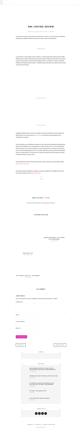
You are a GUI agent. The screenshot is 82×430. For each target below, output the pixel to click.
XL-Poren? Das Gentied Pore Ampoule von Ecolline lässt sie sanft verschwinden (41, 384)
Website (18, 328)
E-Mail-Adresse (20, 321)
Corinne (47, 197)
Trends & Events (39, 31)
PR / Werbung (37, 424)
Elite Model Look (35, 173)
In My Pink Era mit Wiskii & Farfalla (39, 398)
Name (17, 314)
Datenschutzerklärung (48, 424)
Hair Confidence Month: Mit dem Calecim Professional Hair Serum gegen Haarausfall (42, 369)
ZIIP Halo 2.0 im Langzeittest (38, 390)
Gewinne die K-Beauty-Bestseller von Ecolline (43, 375)
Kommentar (19, 301)
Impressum (30, 424)
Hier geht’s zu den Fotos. (22, 164)
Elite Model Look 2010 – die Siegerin (28, 275)
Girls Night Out (28, 253)
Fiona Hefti (39, 135)
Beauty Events (31, 31)
